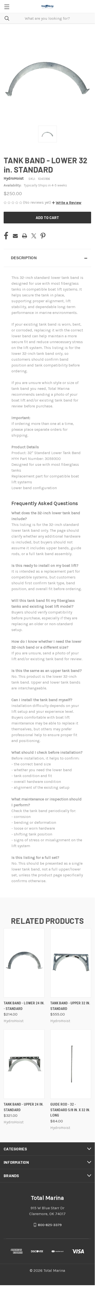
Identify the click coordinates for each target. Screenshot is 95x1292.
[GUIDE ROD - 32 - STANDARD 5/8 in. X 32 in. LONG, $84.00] (70, 1064)
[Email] (15, 236)
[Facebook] (6, 236)
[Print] (24, 236)
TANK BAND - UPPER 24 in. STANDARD (23, 1107)
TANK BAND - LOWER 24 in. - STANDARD (24, 1006)
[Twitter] (33, 236)
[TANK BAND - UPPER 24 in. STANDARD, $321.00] (24, 1064)
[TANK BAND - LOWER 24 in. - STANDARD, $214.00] (24, 963)
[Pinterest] (43, 236)
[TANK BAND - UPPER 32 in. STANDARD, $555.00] (70, 963)
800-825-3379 (50, 1225)
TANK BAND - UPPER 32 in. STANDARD (70, 1006)
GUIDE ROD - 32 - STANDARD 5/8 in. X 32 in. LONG (70, 1110)
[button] (66, 202)
